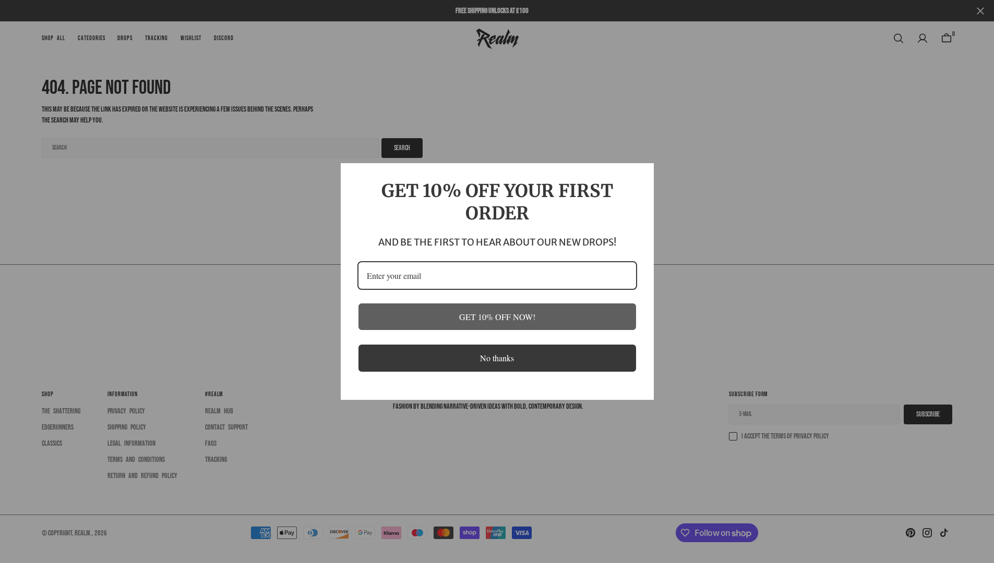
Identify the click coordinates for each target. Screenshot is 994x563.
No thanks (497, 357)
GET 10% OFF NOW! (497, 316)
